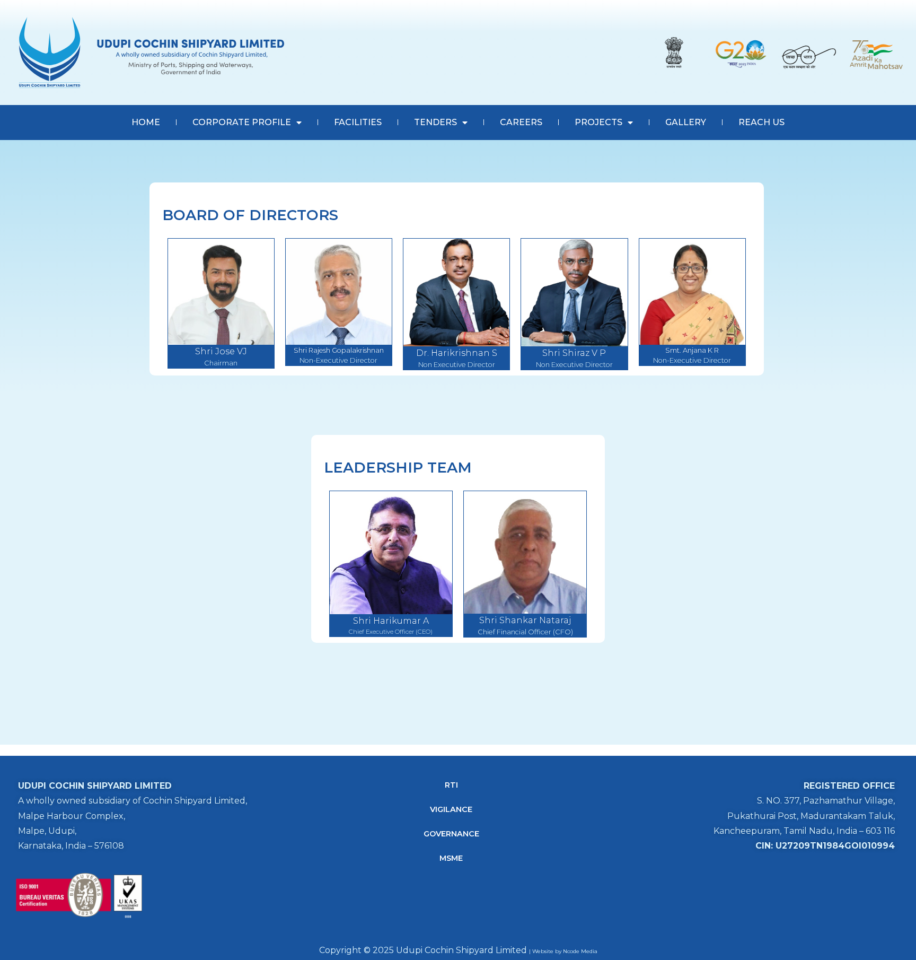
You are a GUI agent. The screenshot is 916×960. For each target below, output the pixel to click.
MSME (451, 858)
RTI (451, 785)
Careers (521, 122)
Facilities (358, 122)
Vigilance (451, 809)
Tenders (435, 122)
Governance (451, 834)
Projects (598, 122)
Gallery (685, 122)
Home (145, 122)
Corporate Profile (241, 122)
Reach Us (761, 122)
